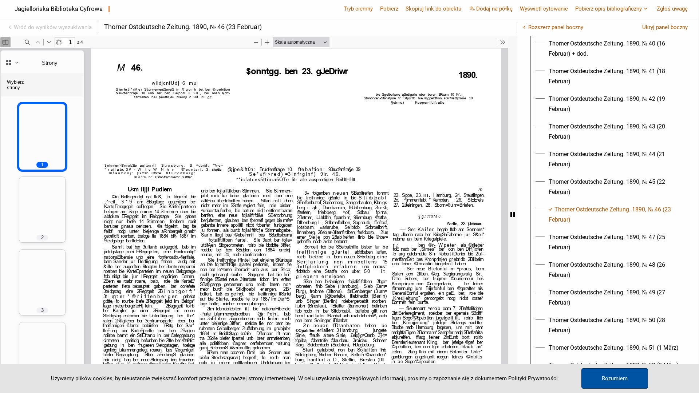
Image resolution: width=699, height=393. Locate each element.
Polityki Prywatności (533, 378)
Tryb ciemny (358, 8)
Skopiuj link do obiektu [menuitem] (433, 8)
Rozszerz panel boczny (555, 27)
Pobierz (389, 8)
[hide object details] (512, 214)
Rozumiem (615, 378)
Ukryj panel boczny (665, 27)
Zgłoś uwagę (672, 8)
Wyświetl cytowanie (544, 8)
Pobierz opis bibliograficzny (608, 8)
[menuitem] (614, 48)
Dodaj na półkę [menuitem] (494, 8)
